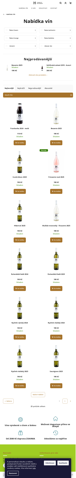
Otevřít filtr (9, 95)
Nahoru (9, 401)
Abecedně (48, 88)
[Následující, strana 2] (65, 401)
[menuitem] (23, 8)
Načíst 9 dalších (38, 395)
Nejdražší (21, 88)
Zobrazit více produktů (37, 75)
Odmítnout (49, 463)
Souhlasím (63, 463)
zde (34, 468)
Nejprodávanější (34, 88)
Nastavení (13, 473)
